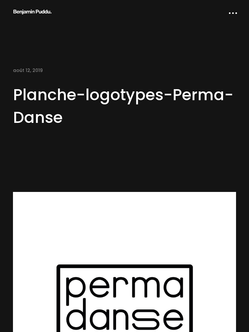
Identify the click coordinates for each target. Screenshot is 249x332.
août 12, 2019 (28, 70)
